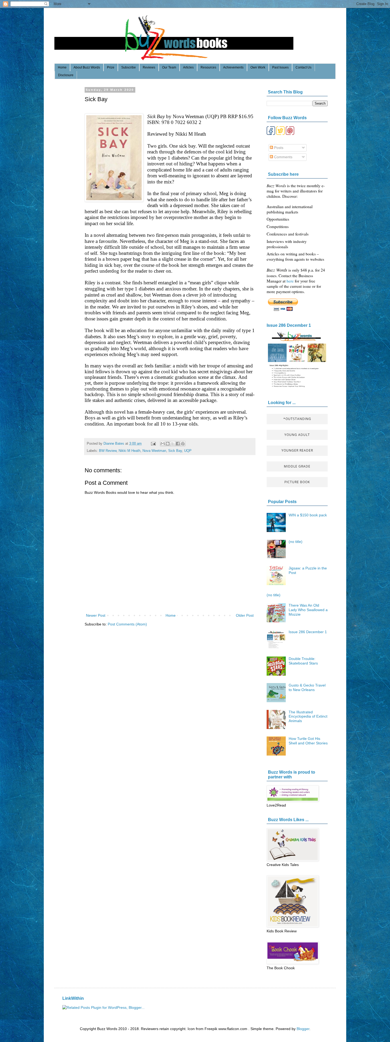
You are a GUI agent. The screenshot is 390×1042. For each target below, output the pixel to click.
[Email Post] (153, 443)
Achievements (233, 67)
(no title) (295, 541)
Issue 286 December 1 (289, 325)
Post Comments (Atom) (127, 624)
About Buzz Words (86, 67)
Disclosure (65, 75)
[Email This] (162, 443)
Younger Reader (297, 450)
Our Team (169, 67)
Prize (110, 67)
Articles (188, 67)
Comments (282, 157)
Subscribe (128, 67)
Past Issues (280, 67)
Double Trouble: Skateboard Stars (303, 661)
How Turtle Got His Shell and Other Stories (308, 740)
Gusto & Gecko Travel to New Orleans (307, 687)
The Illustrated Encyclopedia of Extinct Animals (308, 716)
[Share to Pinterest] (182, 443)
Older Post (245, 615)
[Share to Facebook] (177, 443)
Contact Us (303, 67)
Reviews (149, 67)
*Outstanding (297, 419)
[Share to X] (172, 443)
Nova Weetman (154, 451)
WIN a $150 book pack (308, 515)
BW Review (107, 451)
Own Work (257, 67)
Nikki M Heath (129, 451)
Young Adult (297, 434)
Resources (208, 67)
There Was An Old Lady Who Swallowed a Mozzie (308, 609)
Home (62, 67)
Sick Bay (175, 451)
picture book (297, 482)
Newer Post (95, 615)
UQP (188, 451)
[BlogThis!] (167, 443)
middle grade (297, 466)
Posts (278, 147)
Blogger (303, 1029)
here (291, 281)
